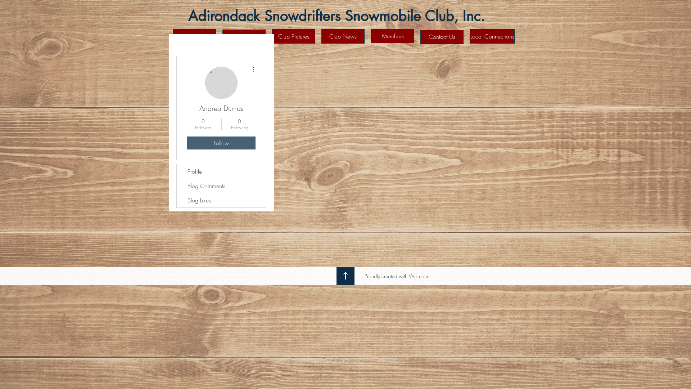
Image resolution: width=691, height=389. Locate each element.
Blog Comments (206, 186)
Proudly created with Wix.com (396, 276)
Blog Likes (199, 200)
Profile (195, 171)
